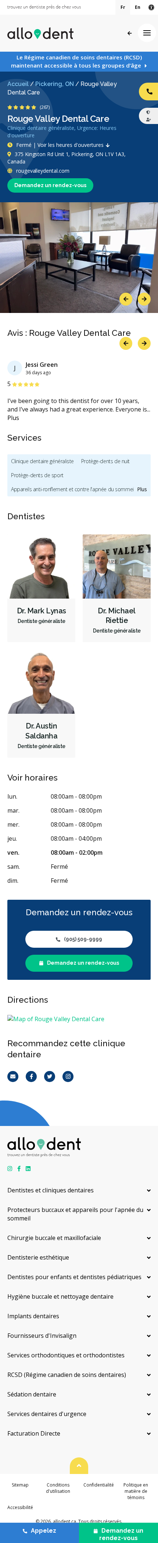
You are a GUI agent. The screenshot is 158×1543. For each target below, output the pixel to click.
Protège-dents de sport (37, 475)
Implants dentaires (33, 1316)
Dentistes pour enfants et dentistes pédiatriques (74, 1277)
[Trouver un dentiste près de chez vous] (44, 7)
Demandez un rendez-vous (50, 185)
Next (144, 299)
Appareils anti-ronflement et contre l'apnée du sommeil (72, 489)
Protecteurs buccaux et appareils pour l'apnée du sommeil (75, 1214)
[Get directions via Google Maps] (79, 1019)
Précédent (130, 33)
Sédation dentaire (31, 1394)
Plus (13, 418)
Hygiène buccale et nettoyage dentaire (60, 1296)
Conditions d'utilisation (58, 1488)
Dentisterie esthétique (38, 1257)
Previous (125, 299)
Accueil (18, 83)
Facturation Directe (33, 1433)
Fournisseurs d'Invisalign (41, 1336)
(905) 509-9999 (83, 939)
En (137, 7)
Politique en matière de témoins (135, 1491)
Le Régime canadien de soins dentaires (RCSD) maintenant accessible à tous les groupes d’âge (76, 61)
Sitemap (20, 1485)
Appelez (43, 1530)
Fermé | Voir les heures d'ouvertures (60, 144)
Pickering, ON (54, 83)
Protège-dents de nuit (105, 461)
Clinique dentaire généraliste (42, 461)
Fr (123, 7)
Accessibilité (20, 1507)
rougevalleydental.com (42, 170)
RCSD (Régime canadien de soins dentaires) (66, 1375)
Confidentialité (98, 1485)
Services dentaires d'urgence (46, 1414)
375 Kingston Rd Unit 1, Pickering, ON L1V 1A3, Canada (66, 158)
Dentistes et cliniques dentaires (50, 1190)
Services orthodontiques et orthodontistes (66, 1355)
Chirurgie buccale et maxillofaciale (54, 1238)
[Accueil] (40, 33)
